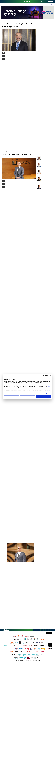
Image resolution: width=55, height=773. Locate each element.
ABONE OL (50, 1)
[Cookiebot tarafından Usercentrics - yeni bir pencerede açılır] (43, 375)
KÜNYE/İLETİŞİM (37, 740)
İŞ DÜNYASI (4, 3)
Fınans (8, 20)
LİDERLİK (12, 3)
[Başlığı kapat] (50, 375)
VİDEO (42, 3)
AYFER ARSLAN (45, 189)
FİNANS (8, 3)
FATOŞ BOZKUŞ (45, 173)
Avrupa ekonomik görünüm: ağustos (44, 184)
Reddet (11, 396)
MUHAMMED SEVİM (46, 207)
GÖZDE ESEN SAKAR (46, 196)
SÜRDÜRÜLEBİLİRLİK (25, 3)
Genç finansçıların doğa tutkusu (45, 192)
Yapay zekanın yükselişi (45, 209)
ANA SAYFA (4, 20)
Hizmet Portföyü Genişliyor (44, 176)
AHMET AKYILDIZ (46, 180)
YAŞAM (39, 3)
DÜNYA (35, 3)
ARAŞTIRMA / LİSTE (18, 3)
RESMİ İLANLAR (47, 3)
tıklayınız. (48, 390)
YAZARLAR (31, 3)
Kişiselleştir (27, 396)
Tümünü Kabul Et (43, 396)
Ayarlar (47, 393)
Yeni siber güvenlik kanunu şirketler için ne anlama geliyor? (45, 201)
